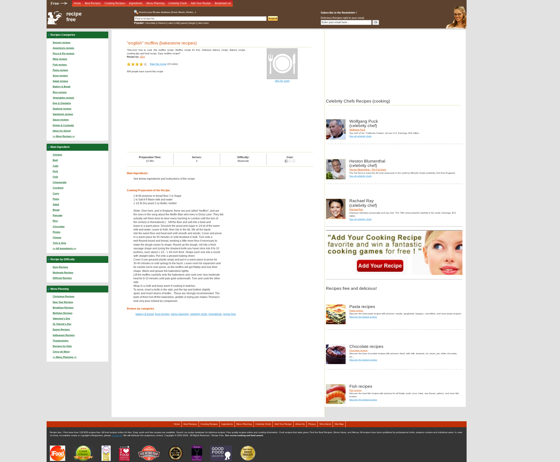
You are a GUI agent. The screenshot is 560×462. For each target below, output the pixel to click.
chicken (162, 23)
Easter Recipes (61, 329)
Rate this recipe (158, 64)
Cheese (57, 237)
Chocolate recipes (358, 350)
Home (77, 3)
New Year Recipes (63, 302)
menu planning (180, 314)
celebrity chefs (198, 314)
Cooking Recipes (115, 3)
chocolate (150, 23)
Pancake (57, 215)
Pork (55, 171)
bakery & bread (145, 314)
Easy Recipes (60, 267)
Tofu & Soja (59, 243)
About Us (300, 424)
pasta (184, 23)
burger (192, 23)
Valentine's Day (61, 318)
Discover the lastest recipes (363, 317)
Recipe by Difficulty (63, 259)
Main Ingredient (60, 147)
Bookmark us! (223, 3)
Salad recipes (60, 81)
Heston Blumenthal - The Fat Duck (367, 169)
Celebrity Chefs (177, 3)
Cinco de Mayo (61, 351)
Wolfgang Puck (357, 129)
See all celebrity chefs (360, 136)
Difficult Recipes (62, 278)
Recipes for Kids (62, 346)
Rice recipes (60, 92)
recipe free (74, 16)
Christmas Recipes (63, 296)
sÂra (142, 56)
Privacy (312, 424)
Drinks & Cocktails (63, 125)
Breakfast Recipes (63, 307)
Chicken (57, 154)
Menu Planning (155, 3)
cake (170, 23)
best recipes (162, 314)
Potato (56, 232)
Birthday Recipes (62, 313)
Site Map (339, 424)
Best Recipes (93, 3)
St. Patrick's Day (62, 324)
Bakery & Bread (61, 86)
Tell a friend (325, 424)
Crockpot (58, 187)
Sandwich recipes (63, 114)
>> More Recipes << (64, 136)
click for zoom (282, 81)
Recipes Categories (63, 34)
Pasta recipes (60, 70)
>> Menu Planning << (65, 357)
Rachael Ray (356, 209)
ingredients (215, 314)
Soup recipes (60, 75)
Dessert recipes (61, 42)
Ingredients (135, 3)
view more (203, 23)
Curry (56, 193)
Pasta (56, 199)
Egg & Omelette (62, 103)
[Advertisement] (220, 119)
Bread (56, 210)
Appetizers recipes (63, 48)
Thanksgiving (60, 340)
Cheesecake (59, 182)
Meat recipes (60, 59)
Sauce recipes (61, 119)
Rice (55, 220)
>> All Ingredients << (64, 248)
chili (177, 23)
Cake (55, 166)
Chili (55, 176)
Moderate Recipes (63, 272)
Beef (55, 160)
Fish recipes (60, 64)
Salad (56, 204)
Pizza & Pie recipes (63, 53)
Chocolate (59, 226)
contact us (117, 435)
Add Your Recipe (201, 3)
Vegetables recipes (63, 97)
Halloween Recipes (64, 335)
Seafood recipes (62, 108)
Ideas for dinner (62, 130)
